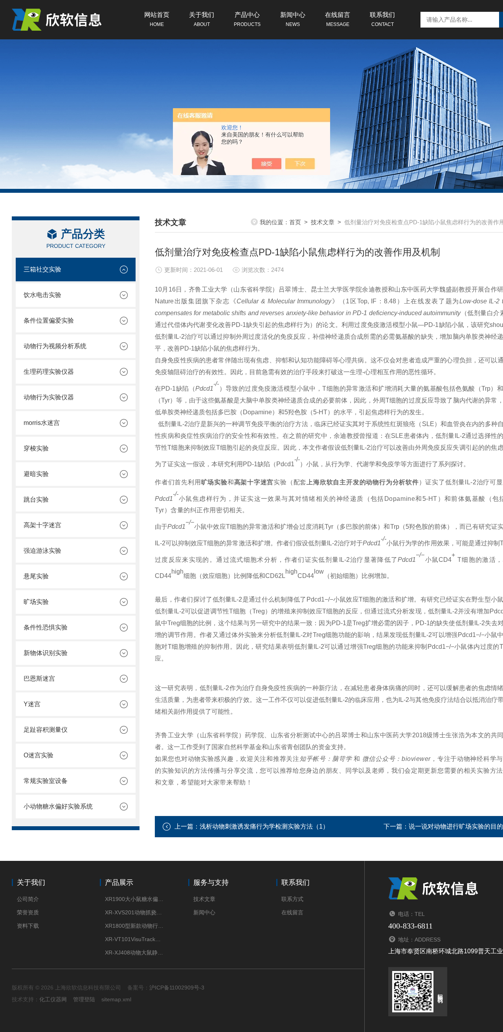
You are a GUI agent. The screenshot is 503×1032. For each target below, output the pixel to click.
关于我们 (201, 19)
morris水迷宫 (42, 422)
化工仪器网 (53, 999)
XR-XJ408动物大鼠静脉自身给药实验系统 (134, 952)
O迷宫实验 (38, 755)
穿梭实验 (36, 448)
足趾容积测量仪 (46, 729)
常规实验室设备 (46, 780)
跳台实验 (36, 499)
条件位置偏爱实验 (49, 320)
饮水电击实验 (42, 295)
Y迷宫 (32, 704)
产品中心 (247, 19)
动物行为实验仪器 (49, 397)
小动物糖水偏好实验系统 (58, 806)
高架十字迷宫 (42, 525)
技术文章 (322, 222)
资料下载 (28, 926)
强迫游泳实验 (42, 550)
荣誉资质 (28, 912)
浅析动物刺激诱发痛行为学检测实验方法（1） (264, 826)
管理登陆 (84, 999)
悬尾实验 (36, 576)
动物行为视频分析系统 (55, 346)
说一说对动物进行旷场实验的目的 (456, 826)
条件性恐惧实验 (46, 627)
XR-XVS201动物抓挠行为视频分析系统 (134, 912)
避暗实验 (36, 474)
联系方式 (292, 899)
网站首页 (156, 19)
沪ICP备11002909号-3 (176, 987)
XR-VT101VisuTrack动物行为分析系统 (134, 939)
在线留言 (337, 19)
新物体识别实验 (46, 653)
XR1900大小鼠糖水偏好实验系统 (134, 899)
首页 (295, 222)
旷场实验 (36, 601)
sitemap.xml (116, 999)
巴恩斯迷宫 (39, 678)
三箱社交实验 (42, 269)
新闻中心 (292, 19)
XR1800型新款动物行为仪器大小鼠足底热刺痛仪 (134, 926)
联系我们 (382, 19)
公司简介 (28, 899)
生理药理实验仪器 (49, 371)
